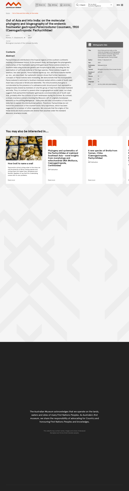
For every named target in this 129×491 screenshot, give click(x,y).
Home (8, 13)
